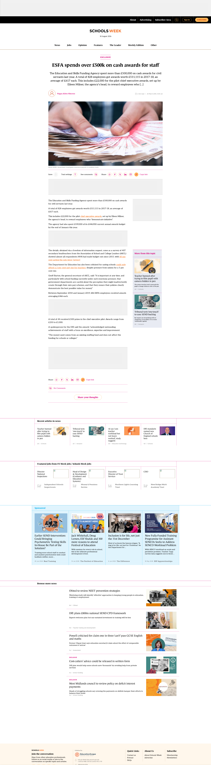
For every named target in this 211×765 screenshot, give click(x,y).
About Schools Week (153, 755)
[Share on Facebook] (115, 174)
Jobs (69, 45)
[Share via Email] (131, 174)
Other (154, 45)
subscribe (201, 20)
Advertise (149, 758)
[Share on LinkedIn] (125, 174)
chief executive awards (91, 216)
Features (98, 45)
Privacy (130, 758)
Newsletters (172, 758)
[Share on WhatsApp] (110, 174)
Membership (172, 755)
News (57, 45)
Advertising (145, 20)
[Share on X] (120, 174)
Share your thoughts (88, 397)
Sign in (187, 20)
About (133, 20)
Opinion (82, 45)
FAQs (129, 760)
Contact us (131, 755)
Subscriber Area (163, 20)
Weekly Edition (136, 45)
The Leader (115, 45)
